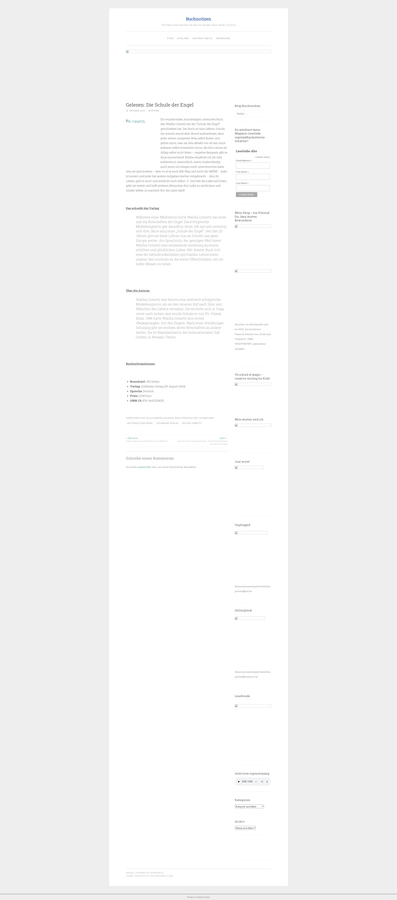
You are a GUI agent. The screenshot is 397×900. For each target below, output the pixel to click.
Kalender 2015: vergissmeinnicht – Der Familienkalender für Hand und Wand (202, 441)
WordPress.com (164, 876)
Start (170, 38)
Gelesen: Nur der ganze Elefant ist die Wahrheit (146, 439)
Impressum (223, 38)
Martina (154, 110)
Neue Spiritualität (186, 418)
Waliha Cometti (192, 423)
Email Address (244, 160)
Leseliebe (183, 38)
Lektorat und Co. (202, 38)
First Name (242, 171)
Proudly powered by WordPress (144, 872)
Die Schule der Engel (140, 423)
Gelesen (168, 418)
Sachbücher (206, 418)
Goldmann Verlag (167, 423)
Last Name (242, 183)
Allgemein (155, 418)
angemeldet (144, 466)
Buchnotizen (198, 19)
